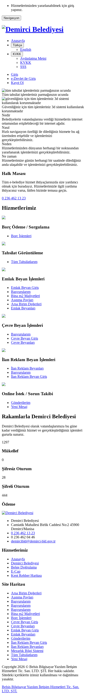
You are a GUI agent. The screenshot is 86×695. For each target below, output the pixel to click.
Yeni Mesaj (19, 407)
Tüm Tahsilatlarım (24, 262)
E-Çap (15, 571)
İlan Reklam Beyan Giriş (29, 376)
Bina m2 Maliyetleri (25, 296)
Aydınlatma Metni (33, 58)
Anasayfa (18, 41)
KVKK (25, 62)
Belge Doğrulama (24, 567)
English (25, 49)
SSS (23, 67)
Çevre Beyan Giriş (24, 338)
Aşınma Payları (22, 300)
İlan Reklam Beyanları (27, 368)
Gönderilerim (20, 403)
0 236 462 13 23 (14, 198)
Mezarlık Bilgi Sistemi (27, 651)
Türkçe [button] (17, 45)
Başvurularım (21, 292)
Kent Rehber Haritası (26, 575)
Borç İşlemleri (21, 236)
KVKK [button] (17, 54)
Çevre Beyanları (23, 342)
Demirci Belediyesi (25, 563)
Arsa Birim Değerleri (26, 304)
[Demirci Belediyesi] (33, 29)
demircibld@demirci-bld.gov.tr (33, 541)
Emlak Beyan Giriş (25, 288)
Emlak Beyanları (23, 308)
